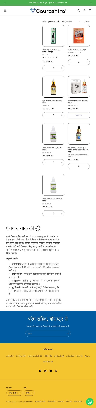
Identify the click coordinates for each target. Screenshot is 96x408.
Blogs (87, 356)
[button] (5, 10)
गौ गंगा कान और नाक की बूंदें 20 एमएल (52, 200)
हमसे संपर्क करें (48, 362)
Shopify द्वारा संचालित (26, 402)
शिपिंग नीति (48, 356)
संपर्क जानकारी (78, 402)
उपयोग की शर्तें (59, 356)
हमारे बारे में (9, 356)
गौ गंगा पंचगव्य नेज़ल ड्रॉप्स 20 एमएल (52, 149)
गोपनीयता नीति (20, 356)
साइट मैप (79, 356)
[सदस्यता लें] (67, 334)
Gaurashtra (16, 402)
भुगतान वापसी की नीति (35, 356)
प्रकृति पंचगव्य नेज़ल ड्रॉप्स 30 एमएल (52, 102)
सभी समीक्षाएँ (70, 356)
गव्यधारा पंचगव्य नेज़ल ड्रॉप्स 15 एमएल (78, 102)
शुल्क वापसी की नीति (40, 402)
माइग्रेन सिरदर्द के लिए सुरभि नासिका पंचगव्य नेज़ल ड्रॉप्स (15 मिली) (78, 150)
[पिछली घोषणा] (5, 2)
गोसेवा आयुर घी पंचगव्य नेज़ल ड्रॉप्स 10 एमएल (51, 51)
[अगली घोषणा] (91, 2)
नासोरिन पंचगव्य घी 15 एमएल (77, 50)
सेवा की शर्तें (61, 402)
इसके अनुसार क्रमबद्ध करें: (51, 21)
